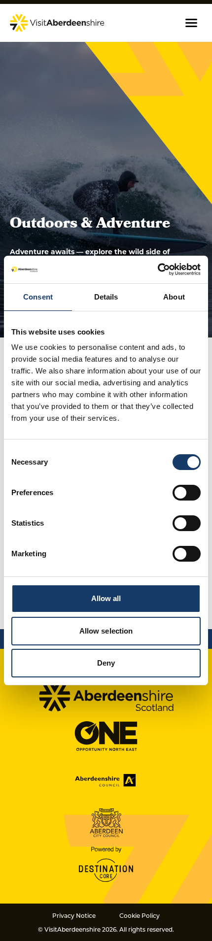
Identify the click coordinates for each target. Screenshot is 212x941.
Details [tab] (106, 297)
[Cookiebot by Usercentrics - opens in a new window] (157, 269)
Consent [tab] (38, 297)
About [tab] (174, 297)
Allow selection (106, 631)
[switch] (187, 493)
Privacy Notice (74, 915)
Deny (106, 663)
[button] (191, 23)
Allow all (106, 598)
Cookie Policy (139, 915)
